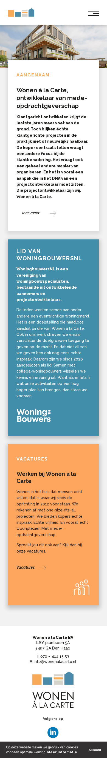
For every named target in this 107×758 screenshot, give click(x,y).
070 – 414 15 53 (54, 656)
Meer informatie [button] (62, 752)
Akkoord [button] (95, 749)
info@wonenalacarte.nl (55, 661)
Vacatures (32, 459)
